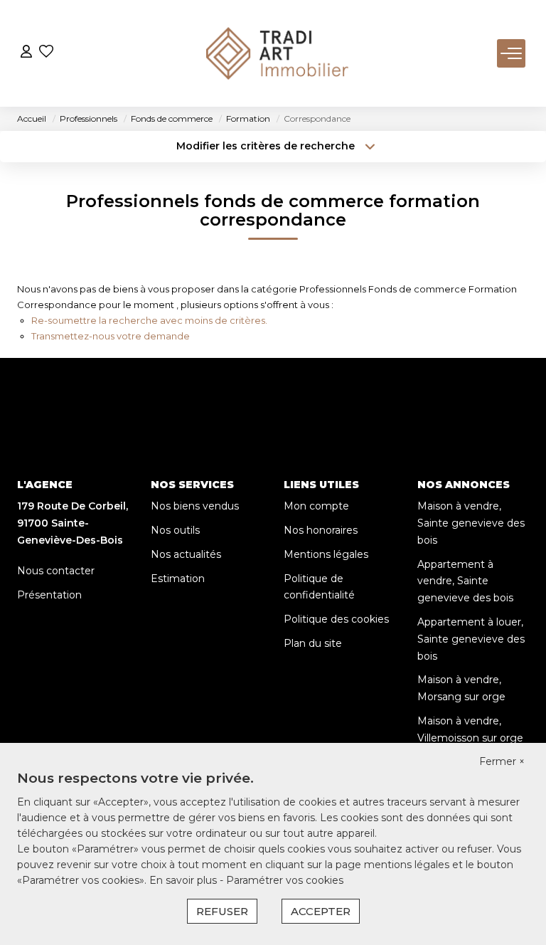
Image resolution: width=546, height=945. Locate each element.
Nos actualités (186, 554)
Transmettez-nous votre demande (110, 336)
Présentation (49, 594)
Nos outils (175, 530)
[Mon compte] (26, 53)
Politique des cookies (336, 619)
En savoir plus (184, 880)
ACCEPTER (320, 911)
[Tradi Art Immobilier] (277, 53)
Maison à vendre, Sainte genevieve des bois (471, 523)
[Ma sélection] (46, 53)
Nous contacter (56, 570)
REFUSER (222, 911)
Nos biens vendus (195, 506)
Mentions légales (326, 554)
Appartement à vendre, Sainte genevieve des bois (465, 581)
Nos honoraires (321, 530)
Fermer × (502, 761)
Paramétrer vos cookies (284, 880)
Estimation (178, 578)
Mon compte (316, 506)
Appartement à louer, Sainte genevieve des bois (471, 639)
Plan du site (313, 643)
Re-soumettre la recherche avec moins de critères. (149, 320)
